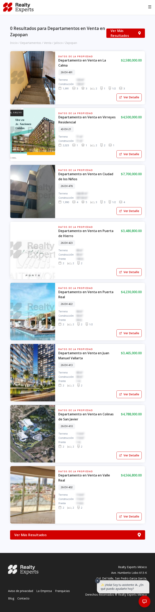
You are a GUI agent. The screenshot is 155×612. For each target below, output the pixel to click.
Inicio (14, 43)
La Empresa (44, 591)
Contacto (23, 598)
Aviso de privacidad (20, 591)
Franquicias (62, 591)
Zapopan (71, 43)
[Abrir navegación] (150, 7)
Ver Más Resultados (120, 33)
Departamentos (30, 43)
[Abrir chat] (144, 601)
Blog (11, 598)
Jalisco (58, 43)
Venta (47, 43)
